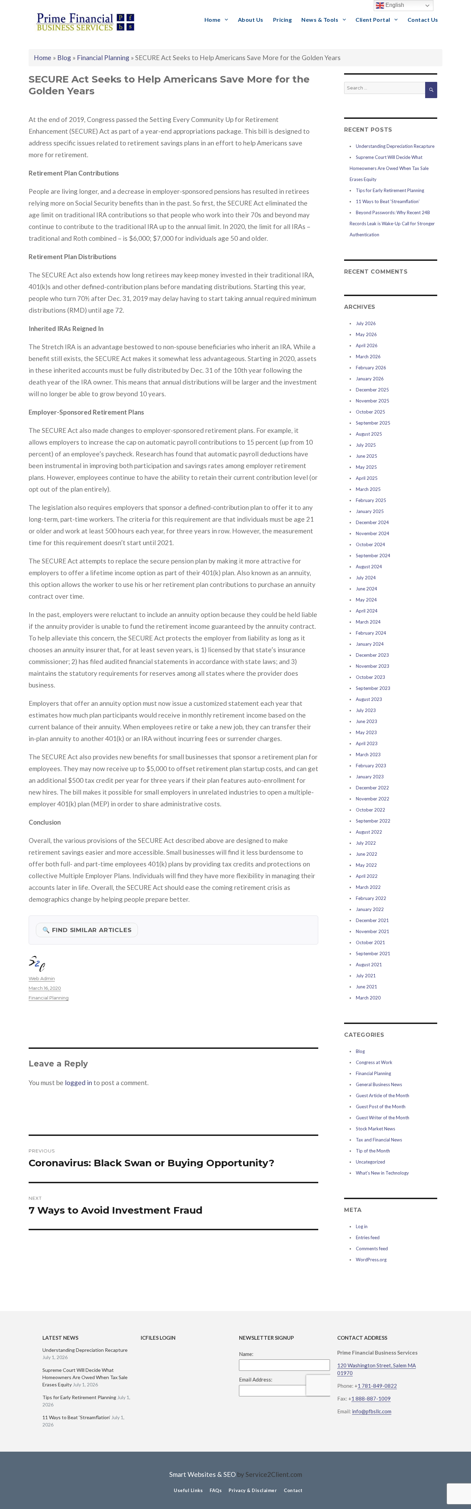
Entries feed (368, 1237)
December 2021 (372, 920)
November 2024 (372, 533)
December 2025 (372, 389)
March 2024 (368, 622)
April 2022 (367, 876)
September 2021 (373, 953)
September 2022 (373, 821)
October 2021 (370, 942)
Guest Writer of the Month (382, 1117)
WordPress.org (371, 1259)
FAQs (216, 1490)
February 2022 (371, 898)
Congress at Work (374, 1062)
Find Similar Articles (86, 929)
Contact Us (423, 19)
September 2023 (373, 688)
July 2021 (366, 975)
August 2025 (369, 434)
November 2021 (372, 931)
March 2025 (368, 489)
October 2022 (370, 810)
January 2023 (370, 776)
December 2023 (372, 655)
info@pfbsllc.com (371, 1411)
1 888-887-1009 (371, 1398)
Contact (293, 1490)
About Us (250, 19)
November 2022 (372, 798)
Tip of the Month (373, 1151)
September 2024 (373, 555)
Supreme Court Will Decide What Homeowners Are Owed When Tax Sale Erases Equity (389, 168)
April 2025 (367, 478)
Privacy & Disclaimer (253, 1490)
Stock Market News (375, 1128)
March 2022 (368, 887)
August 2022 (369, 832)
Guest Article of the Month (382, 1095)
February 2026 (371, 367)
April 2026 (367, 345)
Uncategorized (370, 1162)
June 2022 (366, 854)
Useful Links (188, 1490)
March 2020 (368, 997)
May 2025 (366, 467)
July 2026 (366, 323)
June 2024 (366, 588)
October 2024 (370, 544)
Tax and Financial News (379, 1139)
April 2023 (367, 743)
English (394, 5)
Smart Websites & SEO (202, 1474)
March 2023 (368, 754)
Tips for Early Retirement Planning (390, 190)
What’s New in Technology (382, 1173)
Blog (64, 57)
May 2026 (366, 334)
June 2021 (366, 986)
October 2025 (370, 412)
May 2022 (366, 865)
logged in (78, 1082)
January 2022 (370, 909)
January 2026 (370, 378)
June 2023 (366, 721)
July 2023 (366, 710)
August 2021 (369, 964)
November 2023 (372, 666)
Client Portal (372, 19)
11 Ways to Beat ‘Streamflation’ (388, 201)
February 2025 (371, 500)
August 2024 (369, 566)
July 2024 (366, 577)
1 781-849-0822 (377, 1386)
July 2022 (366, 843)
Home (212, 19)
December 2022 (372, 787)
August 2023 (369, 699)
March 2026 (368, 356)
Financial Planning (103, 57)
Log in (362, 1226)
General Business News (379, 1084)
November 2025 (372, 401)
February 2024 (371, 633)
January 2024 (370, 644)
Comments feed (372, 1248)
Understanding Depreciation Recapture (395, 146)
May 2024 (366, 599)
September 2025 (373, 423)
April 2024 (367, 611)
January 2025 (370, 511)
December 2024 (372, 522)
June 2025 (366, 456)
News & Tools (319, 19)
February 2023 (371, 765)
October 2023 (370, 677)
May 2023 (366, 732)
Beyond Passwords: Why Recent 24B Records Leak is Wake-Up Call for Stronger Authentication (392, 223)
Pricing (282, 19)
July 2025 (366, 445)
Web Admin (42, 978)
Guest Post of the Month (380, 1106)
